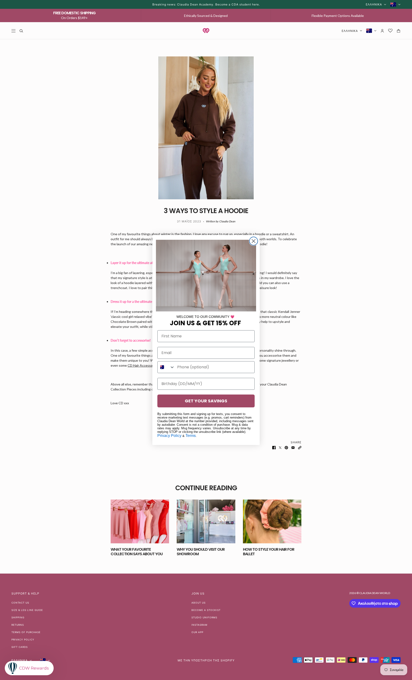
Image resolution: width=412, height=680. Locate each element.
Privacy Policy (169, 436)
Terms (190, 436)
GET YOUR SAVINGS (206, 401)
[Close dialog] (253, 241)
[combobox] (166, 367)
